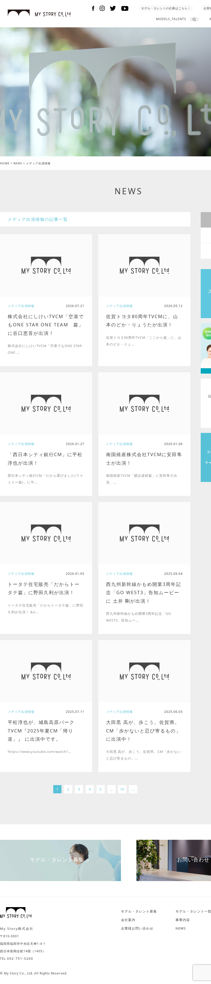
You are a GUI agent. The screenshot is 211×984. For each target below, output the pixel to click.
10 (122, 789)
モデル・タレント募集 (57, 859)
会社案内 (128, 919)
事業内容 (182, 919)
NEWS (129, 191)
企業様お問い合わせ (137, 928)
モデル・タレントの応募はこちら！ (166, 8)
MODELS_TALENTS (171, 19)
